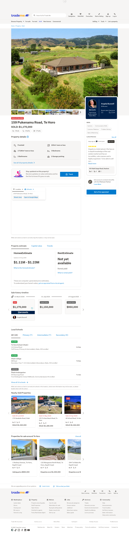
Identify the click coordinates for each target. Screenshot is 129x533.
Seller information (107, 512)
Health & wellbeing (90, 510)
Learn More (97, 184)
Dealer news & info (54, 510)
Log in (115, 16)
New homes (47, 21)
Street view (18, 197)
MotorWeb (57, 521)
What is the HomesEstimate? (24, 268)
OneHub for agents (36, 510)
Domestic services (90, 505)
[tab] (18, 189)
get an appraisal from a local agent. (51, 283)
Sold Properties (35, 505)
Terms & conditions (90, 527)
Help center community (109, 515)
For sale (28, 21)
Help (103, 503)
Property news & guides (38, 503)
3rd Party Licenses (107, 510)
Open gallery (66, 106)
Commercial (57, 21)
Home (13, 26)
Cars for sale (52, 503)
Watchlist (94, 493)
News (63, 527)
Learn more (46, 486)
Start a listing (85, 493)
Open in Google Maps (31, 197)
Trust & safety (106, 508)
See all (114, 137)
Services (87, 500)
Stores (15, 505)
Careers (57, 527)
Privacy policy (79, 527)
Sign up (108, 16)
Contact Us (115, 527)
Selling (95, 21)
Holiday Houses (93, 521)
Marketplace (18, 500)
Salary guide (70, 512)
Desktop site (41, 527)
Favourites (102, 493)
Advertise (70, 527)
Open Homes (35, 508)
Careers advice (71, 505)
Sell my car (52, 512)
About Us (49, 527)
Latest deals (17, 503)
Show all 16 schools (18, 382)
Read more (92, 163)
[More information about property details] (28, 137)
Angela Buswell (22, 317)
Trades (87, 503)
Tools (103, 21)
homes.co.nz (38, 521)
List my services (89, 512)
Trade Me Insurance (16, 521)
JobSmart (70, 508)
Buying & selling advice (55, 508)
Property (18, 26)
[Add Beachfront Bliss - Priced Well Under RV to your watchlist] (34, 442)
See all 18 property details (23, 163)
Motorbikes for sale (54, 505)
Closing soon (17, 508)
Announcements (107, 505)
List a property (113, 21)
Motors (51, 500)
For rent (34, 21)
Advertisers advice (72, 510)
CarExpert (74, 521)
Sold (40, 21)
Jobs (68, 500)
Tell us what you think (63, 486)
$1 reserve (17, 510)
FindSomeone (114, 521)
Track (71, 174)
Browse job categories (73, 503)
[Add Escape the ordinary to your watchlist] (62, 442)
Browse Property (16, 21)
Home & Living (18, 512)
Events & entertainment (91, 508)
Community (106, 500)
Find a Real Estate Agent (38, 512)
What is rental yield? (65, 273)
